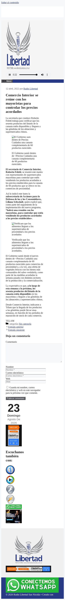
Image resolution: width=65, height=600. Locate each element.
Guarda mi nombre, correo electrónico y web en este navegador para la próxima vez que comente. (23, 390)
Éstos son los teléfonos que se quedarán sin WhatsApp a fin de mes (32, 9)
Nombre (10, 367)
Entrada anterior (15, 327)
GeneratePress (12, 597)
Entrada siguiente (16, 330)
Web (8, 378)
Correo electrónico (14, 372)
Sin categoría (25, 324)
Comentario (11, 342)
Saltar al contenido (10, 2)
